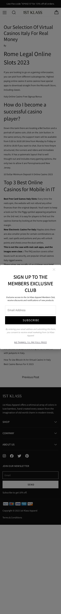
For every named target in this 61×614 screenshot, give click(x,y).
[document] (30, 307)
